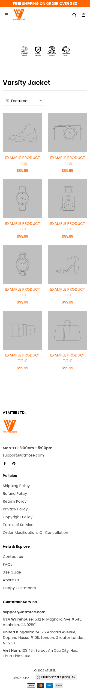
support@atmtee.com (23, 455)
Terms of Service (18, 524)
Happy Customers (19, 587)
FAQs (7, 564)
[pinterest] (15, 463)
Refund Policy (15, 493)
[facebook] (6, 463)
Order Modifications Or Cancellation (35, 532)
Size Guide (12, 572)
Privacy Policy (15, 509)
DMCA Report (22, 678)
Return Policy (15, 501)
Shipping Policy (16, 485)
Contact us (13, 556)
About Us (11, 580)
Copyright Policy (18, 517)
